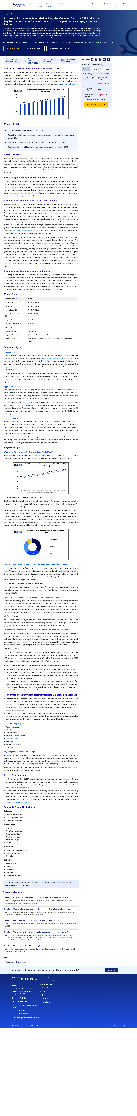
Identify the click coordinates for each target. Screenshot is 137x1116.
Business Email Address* (51, 549)
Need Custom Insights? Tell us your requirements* (58, 563)
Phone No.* (47, 556)
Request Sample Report (67, 580)
